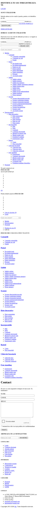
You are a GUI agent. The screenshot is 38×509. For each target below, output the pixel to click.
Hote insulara (16, 119)
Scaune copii (16, 109)
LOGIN (3, 9)
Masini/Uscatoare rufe (19, 133)
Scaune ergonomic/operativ (20, 102)
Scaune (11, 97)
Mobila (7, 53)
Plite (13, 126)
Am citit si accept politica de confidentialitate (21, 426)
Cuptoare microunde (18, 131)
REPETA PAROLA (25, 44)
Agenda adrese (9, 449)
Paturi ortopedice (17, 72)
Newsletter (8, 456)
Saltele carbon (16, 79)
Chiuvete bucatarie (14, 145)
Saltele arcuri (16, 90)
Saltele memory (17, 81)
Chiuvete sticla (17, 149)
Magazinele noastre (11, 463)
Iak (15, 506)
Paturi (10, 62)
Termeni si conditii (10, 467)
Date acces (8, 452)
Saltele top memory (18, 83)
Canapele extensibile (18, 56)
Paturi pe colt (16, 67)
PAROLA (28, 21)
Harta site (8, 474)
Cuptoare (15, 130)
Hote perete (16, 117)
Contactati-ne (9, 465)
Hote (13, 128)
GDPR (7, 487)
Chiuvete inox (16, 147)
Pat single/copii (17, 63)
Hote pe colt (16, 121)
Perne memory (16, 95)
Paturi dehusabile (17, 70)
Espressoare (16, 154)
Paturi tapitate (16, 69)
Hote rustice (16, 123)
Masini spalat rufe (17, 159)
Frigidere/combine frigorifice (21, 163)
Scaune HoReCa (17, 105)
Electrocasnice (9, 112)
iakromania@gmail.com (12, 503)
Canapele (11, 55)
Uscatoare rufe (16, 161)
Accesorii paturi (17, 76)
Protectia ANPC (10, 470)
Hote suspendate (17, 116)
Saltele (11, 77)
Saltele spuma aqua (18, 86)
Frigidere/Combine (18, 137)
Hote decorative (13, 114)
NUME (3, 394)
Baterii (11, 140)
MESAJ (3, 401)
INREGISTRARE (6, 29)
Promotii (7, 165)
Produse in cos (10, 228)
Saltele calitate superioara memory (22, 84)
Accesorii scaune (17, 111)
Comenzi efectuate (10, 447)
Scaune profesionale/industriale (22, 104)
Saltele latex (16, 88)
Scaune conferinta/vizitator (20, 100)
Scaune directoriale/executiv (21, 98)
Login (6, 445)
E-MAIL (3, 21)
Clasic (14, 142)
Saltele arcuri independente (20, 91)
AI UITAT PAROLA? (26, 23)
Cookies (7, 469)
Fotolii (14, 60)
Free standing (13, 152)
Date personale (9, 451)
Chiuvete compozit (18, 151)
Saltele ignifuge (17, 93)
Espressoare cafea (17, 138)
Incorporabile (13, 124)
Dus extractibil (16, 144)
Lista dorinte (8, 454)
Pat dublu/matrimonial (19, 65)
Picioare (14, 74)
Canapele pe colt (17, 58)
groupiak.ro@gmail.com (12, 501)
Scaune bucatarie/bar (18, 107)
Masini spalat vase (18, 135)
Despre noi (8, 472)
